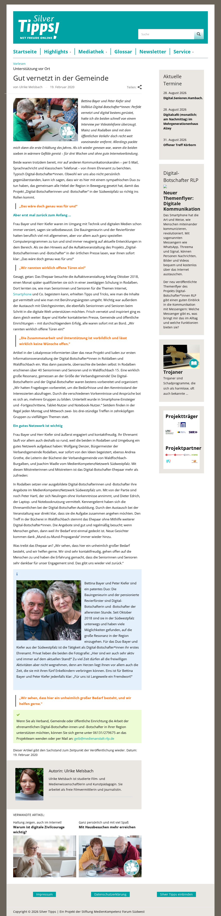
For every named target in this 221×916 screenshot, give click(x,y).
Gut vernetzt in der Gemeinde (61, 78)
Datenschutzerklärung (110, 894)
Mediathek (91, 51)
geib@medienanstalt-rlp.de (94, 738)
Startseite (25, 51)
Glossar (123, 51)
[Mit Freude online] (38, 27)
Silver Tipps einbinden (176, 894)
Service (182, 51)
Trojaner (173, 372)
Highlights (56, 51)
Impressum (44, 894)
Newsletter (152, 51)
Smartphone (22, 294)
